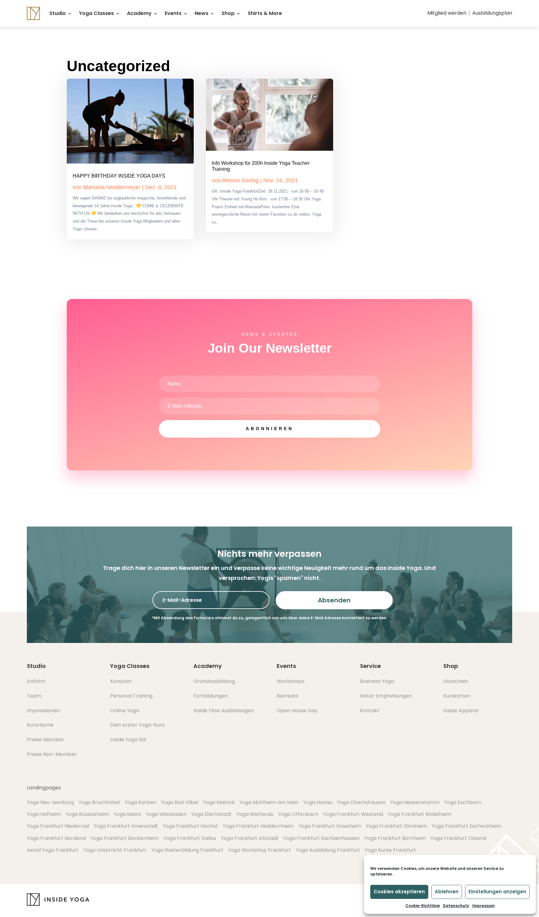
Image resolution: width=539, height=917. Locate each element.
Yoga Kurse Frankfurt (390, 850)
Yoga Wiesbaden (166, 814)
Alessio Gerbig (240, 180)
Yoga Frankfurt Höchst (190, 826)
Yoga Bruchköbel (99, 802)
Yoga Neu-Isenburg (50, 802)
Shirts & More (265, 13)
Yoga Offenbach (298, 814)
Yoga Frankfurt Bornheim (395, 838)
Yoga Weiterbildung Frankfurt (187, 850)
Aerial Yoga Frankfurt (53, 850)
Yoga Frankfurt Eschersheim (466, 826)
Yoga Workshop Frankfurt (259, 850)
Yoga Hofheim (44, 814)
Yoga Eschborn (462, 802)
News (201, 13)
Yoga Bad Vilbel (179, 802)
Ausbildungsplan (492, 13)
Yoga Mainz (127, 814)
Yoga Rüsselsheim (87, 814)
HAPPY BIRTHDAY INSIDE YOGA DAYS (119, 176)
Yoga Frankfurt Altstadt (250, 838)
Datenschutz (456, 905)
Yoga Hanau (317, 802)
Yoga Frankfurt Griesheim (330, 826)
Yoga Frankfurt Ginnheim (396, 826)
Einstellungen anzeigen (497, 891)
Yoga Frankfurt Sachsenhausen (321, 838)
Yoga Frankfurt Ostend (458, 838)
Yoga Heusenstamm (414, 802)
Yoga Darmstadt (211, 814)
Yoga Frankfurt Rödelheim (419, 814)
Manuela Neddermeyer (111, 187)
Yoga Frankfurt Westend (353, 814)
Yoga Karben (140, 802)
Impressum (483, 905)
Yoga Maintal (219, 802)
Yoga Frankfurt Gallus (189, 838)
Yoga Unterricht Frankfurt (115, 850)
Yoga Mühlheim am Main (269, 802)
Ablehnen (447, 891)
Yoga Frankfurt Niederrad (58, 826)
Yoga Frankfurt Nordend (56, 838)
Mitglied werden (446, 13)
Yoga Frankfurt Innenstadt (126, 826)
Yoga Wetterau (255, 814)
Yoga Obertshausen (361, 802)
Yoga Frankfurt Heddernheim (258, 826)
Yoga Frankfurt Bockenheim (124, 838)
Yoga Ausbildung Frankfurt (328, 850)
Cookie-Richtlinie (422, 905)
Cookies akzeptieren (399, 891)
